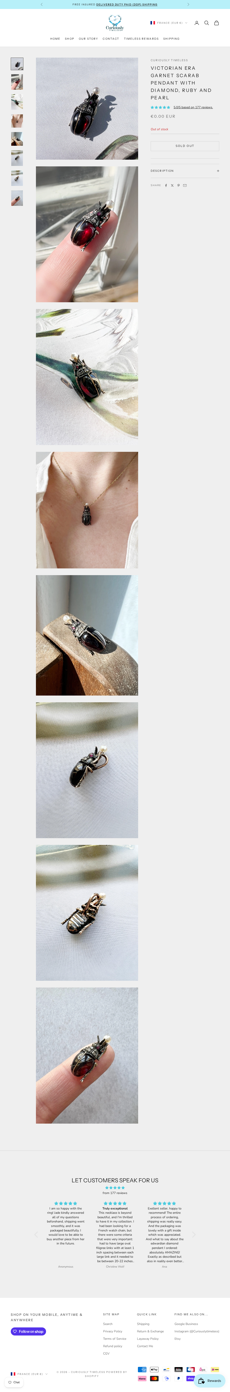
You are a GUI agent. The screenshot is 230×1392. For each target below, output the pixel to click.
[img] (115, 1187)
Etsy (178, 1339)
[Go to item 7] (17, 178)
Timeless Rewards (141, 38)
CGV (106, 1353)
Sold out (185, 146)
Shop (69, 38)
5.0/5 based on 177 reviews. (193, 107)
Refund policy (112, 1346)
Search (108, 1324)
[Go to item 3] (17, 102)
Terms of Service (114, 1339)
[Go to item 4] (17, 121)
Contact (111, 38)
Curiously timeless (169, 60)
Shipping (171, 38)
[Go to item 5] (17, 139)
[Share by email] (185, 185)
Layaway (107, 4)
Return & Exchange (150, 1331)
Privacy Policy (112, 1331)
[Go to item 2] (17, 82)
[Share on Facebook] (166, 185)
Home (55, 38)
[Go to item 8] (17, 198)
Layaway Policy (148, 1339)
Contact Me (145, 1346)
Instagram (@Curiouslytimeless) (197, 1331)
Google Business (186, 1324)
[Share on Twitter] (172, 185)
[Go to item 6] (17, 158)
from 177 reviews (115, 1193)
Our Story (88, 38)
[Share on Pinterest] (178, 185)
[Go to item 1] (17, 64)
